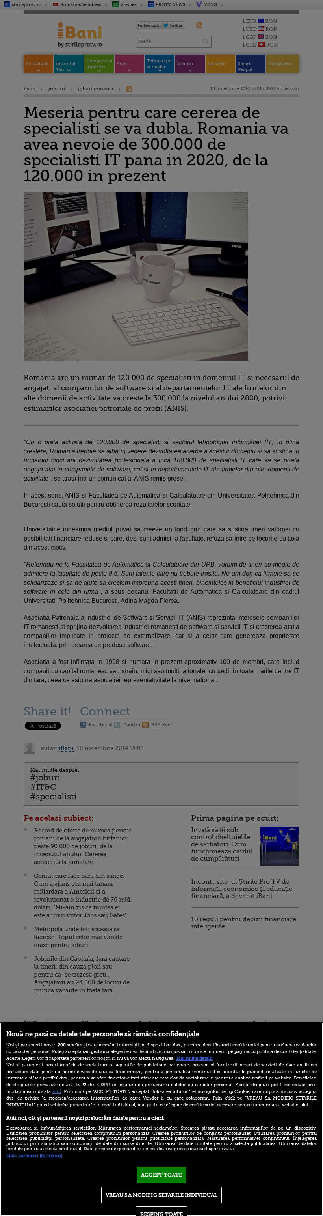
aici (56, 1091)
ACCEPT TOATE (161, 1175)
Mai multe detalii (194, 1058)
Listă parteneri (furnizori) (34, 1155)
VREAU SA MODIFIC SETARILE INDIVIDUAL (162, 1195)
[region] (161, 1119)
